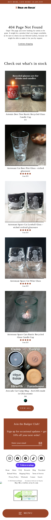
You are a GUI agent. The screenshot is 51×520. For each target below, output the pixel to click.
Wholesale (24, 477)
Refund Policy (12, 473)
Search (40, 477)
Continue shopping (25, 44)
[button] (25, 174)
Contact (32, 477)
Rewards (27, 470)
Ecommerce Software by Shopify (34, 480)
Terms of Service (38, 473)
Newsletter (41, 470)
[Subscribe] (40, 443)
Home (8, 470)
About (14, 470)
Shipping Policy (24, 473)
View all (25, 408)
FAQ (20, 470)
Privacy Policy (14, 477)
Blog (34, 470)
